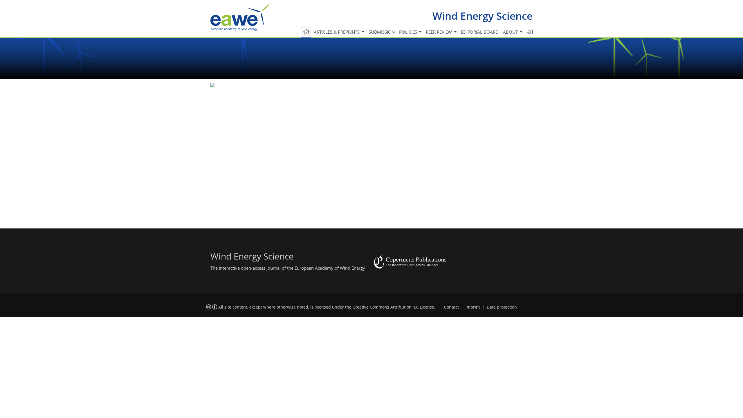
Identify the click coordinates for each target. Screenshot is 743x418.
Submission (382, 32)
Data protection (502, 307)
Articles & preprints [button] (337, 32)
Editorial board (480, 32)
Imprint (473, 307)
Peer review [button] (439, 32)
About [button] (511, 32)
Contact (451, 307)
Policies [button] (408, 32)
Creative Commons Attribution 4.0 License (393, 307)
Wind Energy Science (482, 16)
